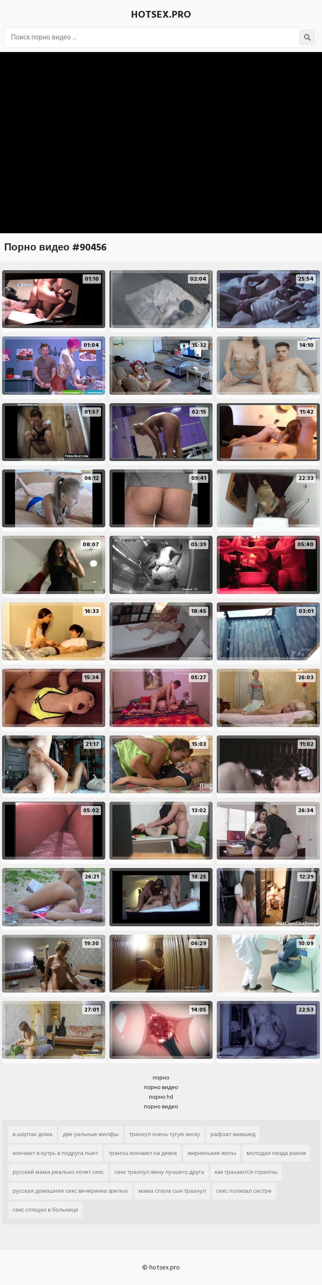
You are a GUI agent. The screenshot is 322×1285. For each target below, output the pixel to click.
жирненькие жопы (211, 1153)
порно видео (161, 1087)
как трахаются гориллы (246, 1172)
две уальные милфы (91, 1134)
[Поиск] (307, 37)
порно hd (161, 1097)
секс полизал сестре (244, 1191)
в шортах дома (32, 1134)
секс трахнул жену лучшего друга (159, 1172)
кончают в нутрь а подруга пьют (55, 1153)
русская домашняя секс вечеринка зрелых (70, 1191)
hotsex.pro (161, 14)
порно (161, 1077)
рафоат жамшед (232, 1134)
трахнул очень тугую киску (164, 1134)
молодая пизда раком (276, 1153)
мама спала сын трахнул (172, 1191)
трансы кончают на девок (143, 1153)
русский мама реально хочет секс (58, 1172)
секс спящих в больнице (45, 1210)
